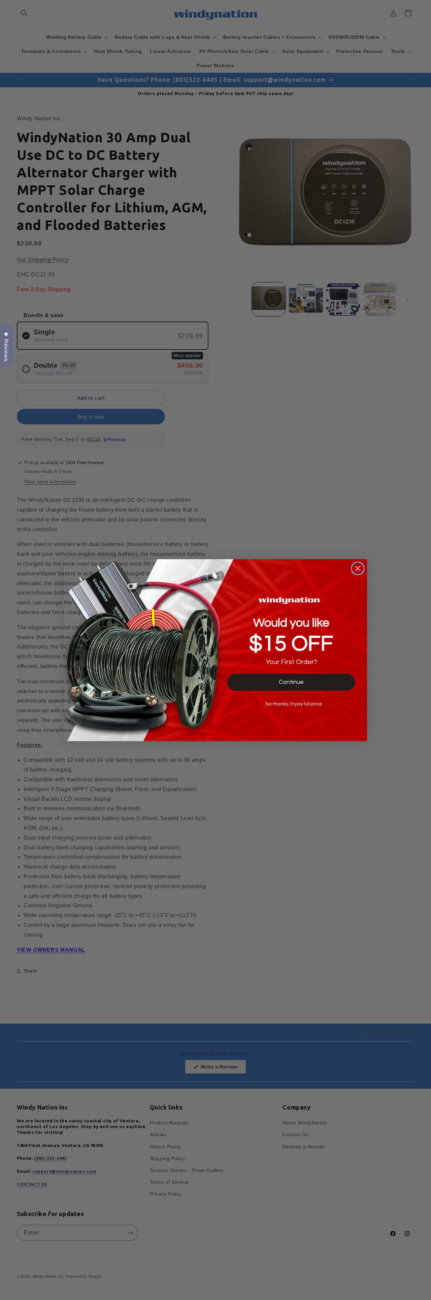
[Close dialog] (358, 568)
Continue (291, 681)
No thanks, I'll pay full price (294, 703)
